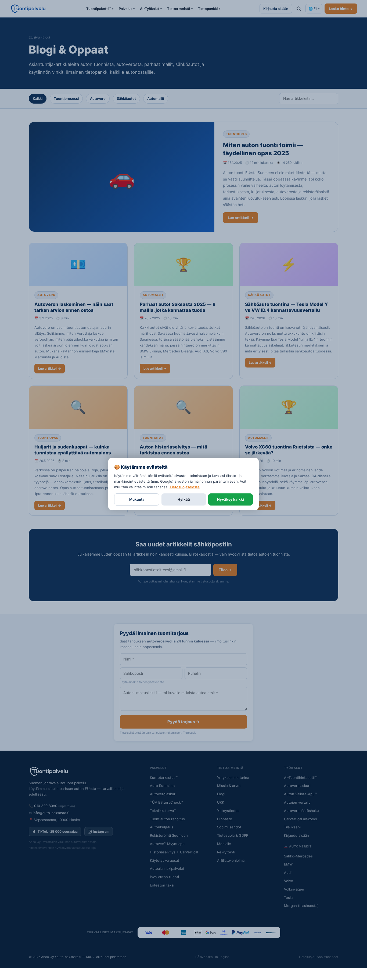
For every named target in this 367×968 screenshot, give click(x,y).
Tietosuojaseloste (185, 487)
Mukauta (137, 499)
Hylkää (184, 499)
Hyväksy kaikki (230, 499)
